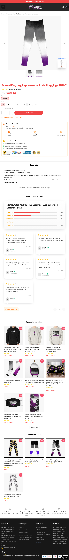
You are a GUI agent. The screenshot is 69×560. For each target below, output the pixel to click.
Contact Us (39, 537)
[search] (63, 7)
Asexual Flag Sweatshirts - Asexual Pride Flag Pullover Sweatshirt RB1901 (53, 349)
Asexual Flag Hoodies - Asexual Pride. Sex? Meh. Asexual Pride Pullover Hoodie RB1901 (12, 349)
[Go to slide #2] (39, 73)
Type (2, 96)
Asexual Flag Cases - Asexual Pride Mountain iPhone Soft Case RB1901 (34, 416)
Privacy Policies (23, 532)
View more (34, 427)
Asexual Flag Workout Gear (15, 14)
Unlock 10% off (3, 552)
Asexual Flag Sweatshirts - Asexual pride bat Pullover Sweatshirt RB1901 (32, 349)
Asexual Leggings (32, 14)
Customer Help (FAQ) (42, 539)
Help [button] (66, 557)
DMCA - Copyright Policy (26, 535)
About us (21, 527)
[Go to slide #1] (30, 73)
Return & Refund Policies (43, 534)
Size (2, 101)
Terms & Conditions (24, 530)
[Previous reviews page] (55, 309)
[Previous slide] (4, 43)
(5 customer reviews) (15, 89)
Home (3, 14)
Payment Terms (40, 532)
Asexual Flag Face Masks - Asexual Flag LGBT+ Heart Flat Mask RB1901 (12, 416)
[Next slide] (65, 43)
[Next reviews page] (63, 309)
